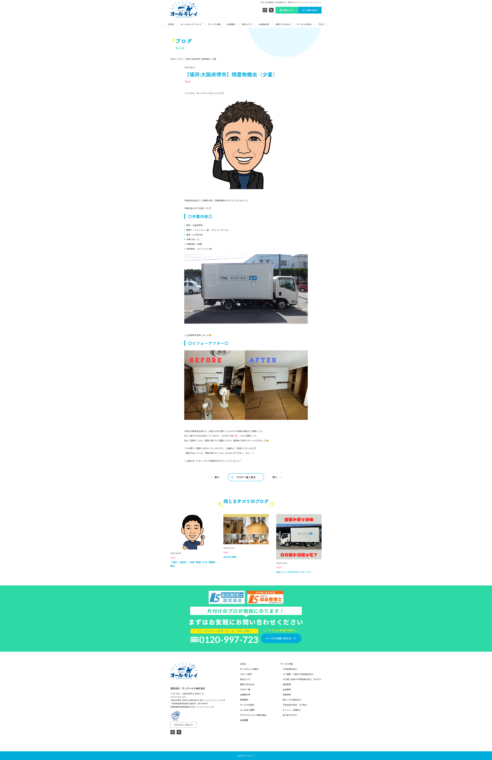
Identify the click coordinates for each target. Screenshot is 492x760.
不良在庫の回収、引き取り (295, 705)
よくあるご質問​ (247, 710)
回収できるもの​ (283, 24)
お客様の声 (264, 24)
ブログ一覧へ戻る (246, 477)
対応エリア (247, 24)
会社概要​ (244, 720)
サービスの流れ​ (304, 24)
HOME (171, 24)
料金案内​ (231, 24)
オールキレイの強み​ (249, 669)
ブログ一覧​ (245, 689)
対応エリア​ (245, 679)
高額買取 (287, 694)
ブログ (321, 24)
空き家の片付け (290, 715)
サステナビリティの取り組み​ (253, 715)
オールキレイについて (191, 24)
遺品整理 (287, 684)
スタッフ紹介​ (246, 674)
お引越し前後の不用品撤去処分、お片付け (302, 679)
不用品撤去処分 (290, 669)
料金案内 (244, 699)
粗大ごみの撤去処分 (292, 699)
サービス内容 (214, 24)
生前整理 (287, 689)
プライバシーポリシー (183, 724)
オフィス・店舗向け (292, 710)
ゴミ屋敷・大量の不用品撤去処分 (298, 674)
